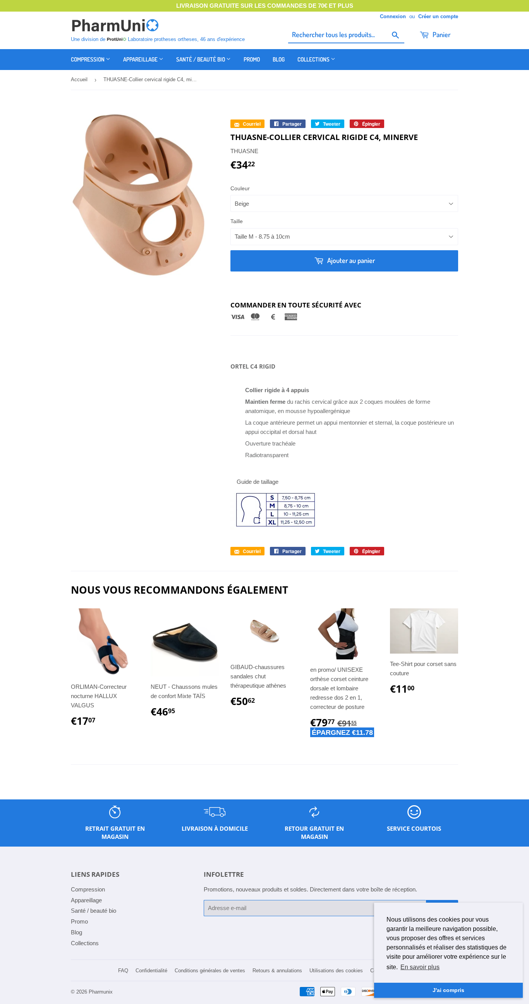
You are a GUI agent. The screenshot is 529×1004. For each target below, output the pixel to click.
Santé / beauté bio (201, 59)
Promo (252, 59)
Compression (88, 59)
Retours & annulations (277, 970)
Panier (440, 34)
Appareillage (141, 59)
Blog (279, 59)
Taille (236, 221)
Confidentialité (151, 970)
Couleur (240, 188)
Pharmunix (101, 992)
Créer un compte (438, 16)
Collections (314, 59)
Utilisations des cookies (336, 970)
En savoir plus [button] (420, 967)
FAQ (123, 970)
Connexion (393, 16)
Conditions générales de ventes (210, 970)
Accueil (79, 79)
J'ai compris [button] (448, 990)
